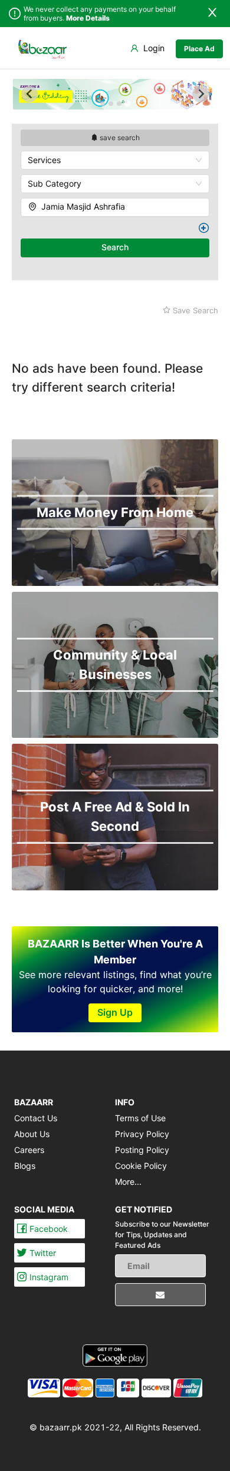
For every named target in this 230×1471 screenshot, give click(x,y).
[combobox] (115, 160)
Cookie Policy (141, 1166)
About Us (32, 1134)
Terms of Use (140, 1118)
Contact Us (35, 1118)
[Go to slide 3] (119, 103)
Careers (29, 1150)
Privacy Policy (142, 1134)
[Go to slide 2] (111, 103)
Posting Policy (142, 1150)
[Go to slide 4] (127, 103)
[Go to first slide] (200, 94)
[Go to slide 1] (102, 103)
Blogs (24, 1166)
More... (128, 1182)
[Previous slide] (29, 94)
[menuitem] (42, 48)
